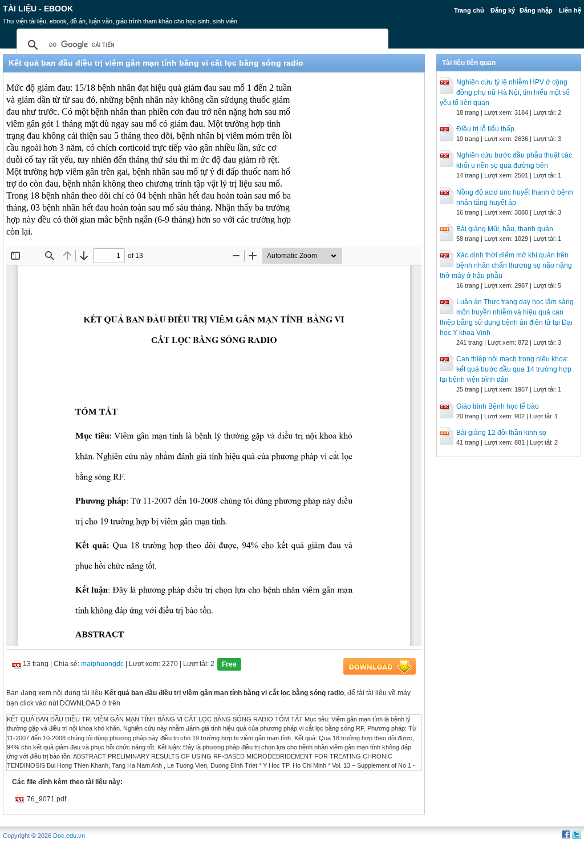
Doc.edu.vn (69, 835)
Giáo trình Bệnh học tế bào (497, 406)
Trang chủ (469, 10)
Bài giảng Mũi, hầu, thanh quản (504, 229)
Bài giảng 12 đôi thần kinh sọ (501, 433)
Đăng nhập (536, 10)
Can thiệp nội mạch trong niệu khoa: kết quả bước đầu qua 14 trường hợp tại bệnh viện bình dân (505, 369)
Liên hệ (570, 10)
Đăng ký (502, 10)
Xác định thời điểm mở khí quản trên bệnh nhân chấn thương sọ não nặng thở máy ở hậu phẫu (506, 265)
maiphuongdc (102, 664)
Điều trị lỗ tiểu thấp (485, 129)
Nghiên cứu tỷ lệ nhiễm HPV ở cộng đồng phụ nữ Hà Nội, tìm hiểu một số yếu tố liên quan (505, 92)
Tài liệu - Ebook (38, 8)
